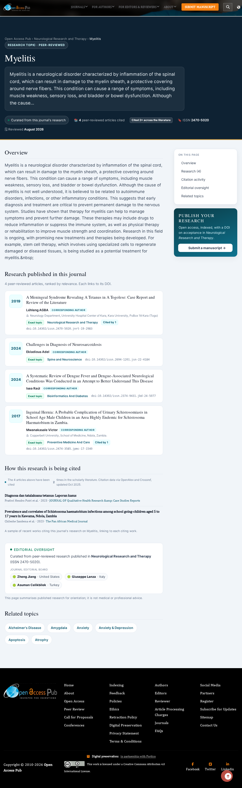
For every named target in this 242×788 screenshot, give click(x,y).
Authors (161, 685)
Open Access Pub (18, 39)
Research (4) (191, 171)
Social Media (210, 685)
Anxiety (83, 628)
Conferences (74, 725)
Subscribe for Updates (218, 709)
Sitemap (206, 717)
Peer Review (74, 709)
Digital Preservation (125, 725)
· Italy (88, 576)
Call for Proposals (78, 717)
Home (69, 685)
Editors (161, 693)
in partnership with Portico (138, 756)
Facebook (192, 769)
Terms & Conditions (125, 741)
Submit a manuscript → (207, 248)
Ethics (114, 709)
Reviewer (162, 701)
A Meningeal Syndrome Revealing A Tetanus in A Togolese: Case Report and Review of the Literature (90, 299)
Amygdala (59, 628)
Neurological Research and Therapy (60, 39)
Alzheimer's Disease (25, 628)
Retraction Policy (123, 717)
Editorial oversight (195, 188)
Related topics (192, 196)
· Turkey (38, 585)
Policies (115, 701)
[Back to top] (227, 776)
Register (207, 701)
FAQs (159, 731)
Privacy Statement (124, 733)
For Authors (102, 7)
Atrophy (41, 640)
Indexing (116, 685)
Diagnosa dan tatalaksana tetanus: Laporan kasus (40, 495)
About (168, 7)
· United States (38, 576)
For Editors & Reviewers (137, 7)
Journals (78, 7)
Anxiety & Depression (116, 628)
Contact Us (208, 725)
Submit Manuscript (200, 7)
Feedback (117, 693)
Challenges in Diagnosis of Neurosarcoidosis (64, 344)
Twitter (210, 769)
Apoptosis (17, 640)
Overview (188, 163)
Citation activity (193, 179)
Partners (207, 693)
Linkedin (227, 769)
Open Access (74, 701)
